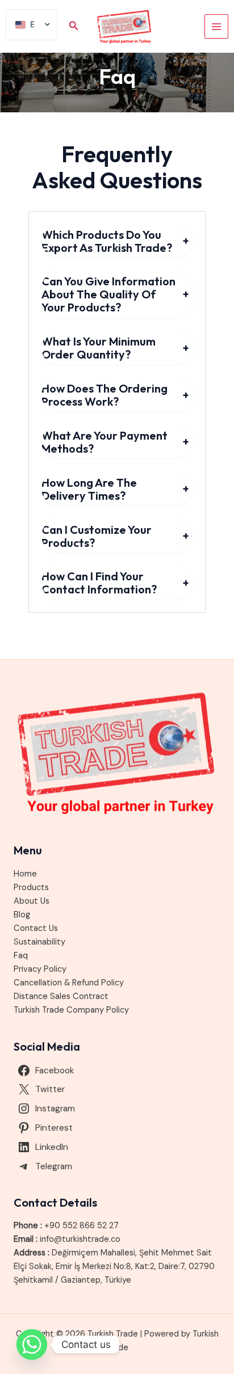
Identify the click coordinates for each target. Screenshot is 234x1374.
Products (31, 887)
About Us (31, 901)
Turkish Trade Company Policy (71, 1010)
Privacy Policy (40, 969)
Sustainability (39, 942)
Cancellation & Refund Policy (69, 982)
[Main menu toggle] (216, 26)
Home (25, 874)
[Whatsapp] (31, 1344)
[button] (74, 26)
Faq (21, 955)
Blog (22, 914)
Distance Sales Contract (61, 996)
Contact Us (36, 928)
